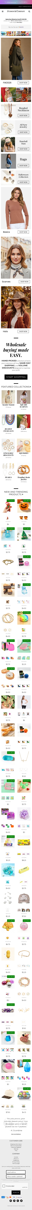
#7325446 (8, 661)
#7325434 (24, 801)
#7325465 (8, 801)
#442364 (8, 633)
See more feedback (16, 1134)
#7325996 (24, 549)
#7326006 (8, 885)
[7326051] (3, 770)
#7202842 (8, 1109)
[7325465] (3, 798)
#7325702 (24, 941)
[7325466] (12, 798)
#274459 (24, 1025)
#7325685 (8, 857)
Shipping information (16, 1144)
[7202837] (12, 1106)
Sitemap (16, 1149)
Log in (20, 6)
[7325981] (19, 854)
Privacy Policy (16, 1162)
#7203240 (24, 913)
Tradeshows (16, 1160)
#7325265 (8, 549)
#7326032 (24, 829)
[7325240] (12, 686)
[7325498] (19, 1078)
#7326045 (24, 1053)
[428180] (28, 966)
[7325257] (23, 658)
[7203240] (19, 910)
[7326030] (19, 742)
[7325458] (7, 1078)
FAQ (16, 1150)
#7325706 (8, 717)
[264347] (7, 910)
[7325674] (12, 1022)
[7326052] (12, 770)
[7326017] (23, 686)
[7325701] (28, 938)
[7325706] (5, 714)
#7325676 (8, 1025)
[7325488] (23, 602)
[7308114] (19, 714)
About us (16, 1158)
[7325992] (28, 574)
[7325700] (23, 938)
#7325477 (8, 829)
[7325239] (7, 686)
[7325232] (26, 882)
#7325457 (8, 1081)
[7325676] (3, 1022)
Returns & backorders (16, 1145)
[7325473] (12, 1050)
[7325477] (3, 826)
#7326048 (8, 941)
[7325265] (5, 546)
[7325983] (28, 854)
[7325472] (7, 1050)
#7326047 (8, 605)
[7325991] (23, 574)
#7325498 (24, 1081)
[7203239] (23, 910)
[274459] (23, 1022)
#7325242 (8, 689)
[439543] (23, 994)
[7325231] (21, 882)
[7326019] (28, 686)
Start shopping (16, 377)
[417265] (7, 574)
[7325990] (19, 574)
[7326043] (28, 1050)
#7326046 (8, 745)
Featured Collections (15, 386)
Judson (11, 2)
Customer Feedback (16, 1147)
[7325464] (7, 798)
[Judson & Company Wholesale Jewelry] (16, 11)
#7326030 (24, 745)
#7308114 (24, 717)
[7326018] (19, 686)
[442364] (5, 630)
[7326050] (7, 770)
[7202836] (7, 1106)
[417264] (3, 574)
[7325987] (21, 518)
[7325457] (3, 1078)
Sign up (16, 1192)
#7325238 (24, 633)
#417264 (8, 577)
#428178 (24, 969)
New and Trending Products (16, 493)
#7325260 (24, 661)
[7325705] (10, 714)
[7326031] (23, 826)
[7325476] (7, 826)
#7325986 (24, 1109)
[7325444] (7, 658)
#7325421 (8, 997)
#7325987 (24, 521)
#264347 (8, 913)
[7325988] (26, 518)
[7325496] (23, 1078)
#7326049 (8, 969)
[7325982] (23, 854)
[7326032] (19, 826)
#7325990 (24, 577)
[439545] (28, 994)
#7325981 (24, 857)
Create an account (27, 6)
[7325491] (19, 602)
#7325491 (24, 605)
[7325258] (28, 658)
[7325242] (3, 686)
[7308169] (28, 714)
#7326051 (8, 773)
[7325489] (28, 602)
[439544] (19, 994)
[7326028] (28, 742)
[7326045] (19, 1050)
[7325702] (19, 938)
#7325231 (24, 885)
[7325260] (19, 658)
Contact (16, 1157)
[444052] (12, 574)
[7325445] (12, 658)
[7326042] (23, 1050)
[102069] (21, 770)
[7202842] (3, 1106)
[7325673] (7, 1022)
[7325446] (3, 658)
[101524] (26, 770)
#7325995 (8, 521)
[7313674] (23, 714)
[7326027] (23, 742)
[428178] (19, 966)
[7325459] (12, 1078)
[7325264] (10, 546)
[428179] (23, 966)
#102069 (24, 773)
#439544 (24, 997)
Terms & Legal (16, 1163)
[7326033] (28, 826)
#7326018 (24, 689)
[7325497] (28, 1078)
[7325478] (12, 826)
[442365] (10, 630)
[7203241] (28, 910)
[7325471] (3, 1050)
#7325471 (8, 1053)
